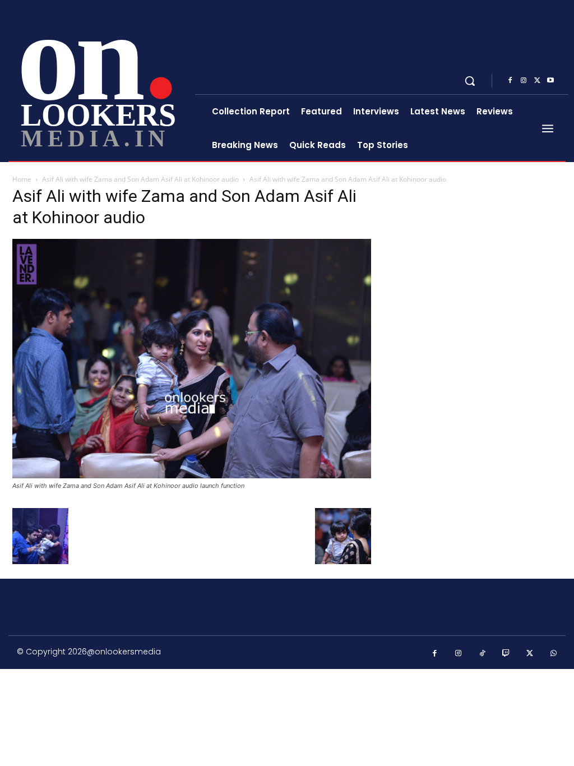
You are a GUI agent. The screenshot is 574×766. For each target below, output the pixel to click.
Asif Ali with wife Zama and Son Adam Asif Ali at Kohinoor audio (140, 179)
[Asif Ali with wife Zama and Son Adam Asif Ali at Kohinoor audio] (191, 475)
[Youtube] (550, 80)
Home (21, 179)
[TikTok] (482, 653)
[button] (469, 80)
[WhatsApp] (554, 653)
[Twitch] (506, 653)
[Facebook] (510, 80)
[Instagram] (523, 80)
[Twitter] (537, 80)
